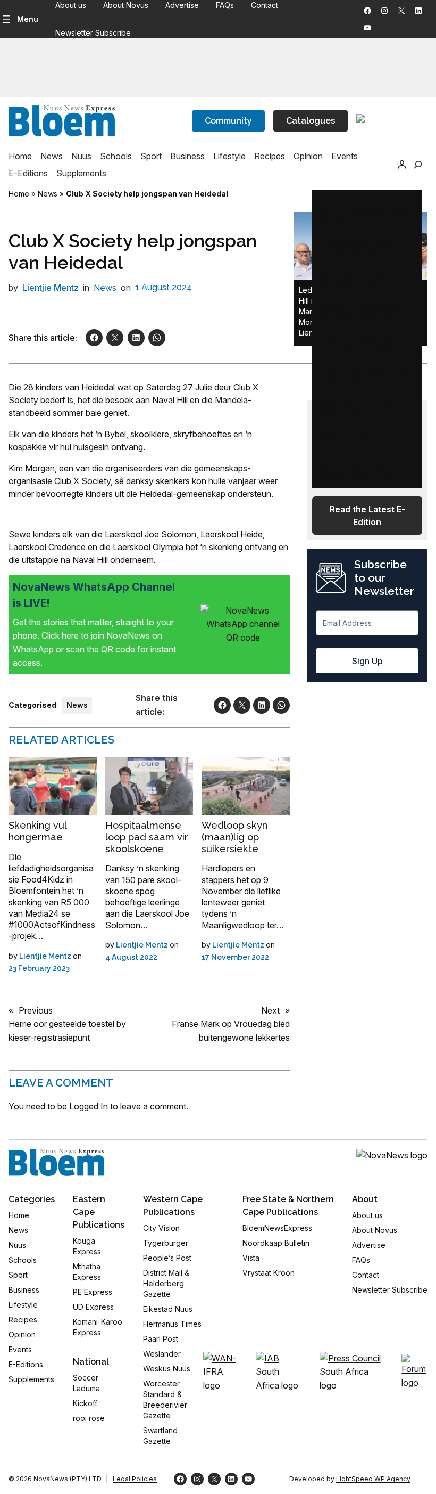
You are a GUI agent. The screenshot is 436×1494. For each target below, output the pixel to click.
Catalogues (310, 121)
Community (228, 121)
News (47, 193)
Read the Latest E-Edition (367, 515)
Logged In (88, 1106)
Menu (27, 18)
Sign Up (367, 661)
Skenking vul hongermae (37, 831)
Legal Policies (135, 1479)
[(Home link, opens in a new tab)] (56, 1163)
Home (19, 193)
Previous (36, 1010)
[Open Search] (417, 164)
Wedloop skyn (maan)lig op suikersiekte (234, 837)
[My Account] (402, 164)
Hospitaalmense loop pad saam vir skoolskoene (146, 837)
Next (270, 1010)
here (71, 635)
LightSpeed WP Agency (373, 1479)
